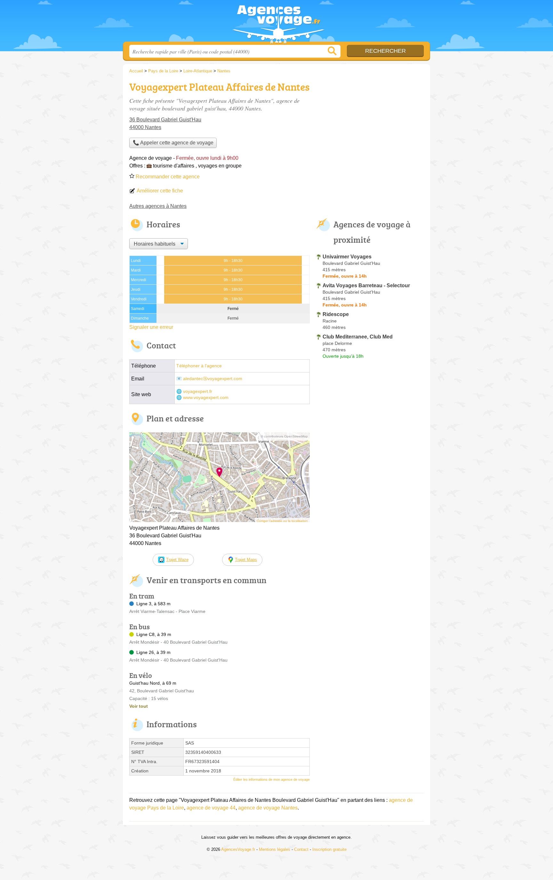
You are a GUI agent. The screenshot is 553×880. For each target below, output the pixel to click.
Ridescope (336, 314)
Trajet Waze (177, 559)
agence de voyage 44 (211, 808)
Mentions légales (274, 849)
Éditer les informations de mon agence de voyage (271, 779)
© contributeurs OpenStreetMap (284, 436)
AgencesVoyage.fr (276, 22)
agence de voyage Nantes (268, 808)
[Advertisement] (370, 123)
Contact (301, 849)
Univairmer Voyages (347, 256)
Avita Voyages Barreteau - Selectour (366, 285)
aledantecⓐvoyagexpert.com (212, 378)
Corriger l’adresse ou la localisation (282, 521)
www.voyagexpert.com (205, 397)
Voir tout (138, 706)
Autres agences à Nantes (158, 206)
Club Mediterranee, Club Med (358, 336)
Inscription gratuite (329, 849)
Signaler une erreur (151, 327)
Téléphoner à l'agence (199, 365)
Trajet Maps (246, 559)
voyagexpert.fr (197, 391)
